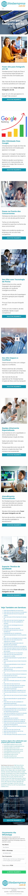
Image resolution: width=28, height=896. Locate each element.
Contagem (11, 783)
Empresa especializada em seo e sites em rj (15, 708)
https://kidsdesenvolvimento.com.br (13, 751)
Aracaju (3, 773)
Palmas (16, 775)
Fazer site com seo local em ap (12, 729)
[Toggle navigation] (3, 8)
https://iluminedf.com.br (10, 756)
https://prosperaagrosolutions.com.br (14, 757)
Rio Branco (7, 775)
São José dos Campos (10, 781)
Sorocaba (11, 780)
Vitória (12, 775)
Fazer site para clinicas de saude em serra (15, 734)
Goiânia (22, 768)
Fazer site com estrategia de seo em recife (15, 638)
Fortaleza (12, 767)
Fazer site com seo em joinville (12, 628)
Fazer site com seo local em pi (12, 684)
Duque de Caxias (10, 778)
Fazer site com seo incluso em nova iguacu (15, 612)
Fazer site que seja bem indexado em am (15, 690)
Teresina (8, 771)
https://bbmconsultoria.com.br (12, 752)
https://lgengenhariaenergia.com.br (13, 749)
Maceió (19, 770)
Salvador (17, 767)
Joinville (16, 783)
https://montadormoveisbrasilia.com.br (14, 746)
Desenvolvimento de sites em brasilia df (14, 721)
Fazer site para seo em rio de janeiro (13, 653)
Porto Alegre (8, 770)
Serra (6, 786)
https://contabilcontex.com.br (12, 748)
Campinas (3, 776)
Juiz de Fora (14, 785)
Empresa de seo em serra (10, 675)
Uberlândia (18, 780)
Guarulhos (21, 775)
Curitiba (14, 768)
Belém (3, 770)
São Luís (15, 770)
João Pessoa (14, 771)
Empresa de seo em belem (11, 718)
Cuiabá (23, 771)
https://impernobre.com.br (11, 754)
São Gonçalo (10, 776)
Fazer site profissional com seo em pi (13, 610)
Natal (19, 771)
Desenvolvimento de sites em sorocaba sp (15, 646)
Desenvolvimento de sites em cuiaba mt (14, 719)
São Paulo (17, 765)
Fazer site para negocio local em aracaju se (15, 648)
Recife (18, 768)
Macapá (22, 773)
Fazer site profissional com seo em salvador (15, 713)
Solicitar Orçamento (14, 99)
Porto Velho (16, 773)
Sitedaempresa (18, 893)
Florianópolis (9, 773)
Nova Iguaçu (18, 778)
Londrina (8, 785)
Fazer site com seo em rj (10, 732)
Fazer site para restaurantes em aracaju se (15, 674)
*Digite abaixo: (7, 865)
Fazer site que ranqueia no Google (16, 815)
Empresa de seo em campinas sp (12, 633)
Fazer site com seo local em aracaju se (14, 620)
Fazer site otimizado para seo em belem (14, 685)
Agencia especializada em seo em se (13, 731)
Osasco (7, 780)
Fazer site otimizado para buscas (14, 817)
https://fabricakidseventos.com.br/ (13, 744)
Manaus (9, 768)
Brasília (7, 767)
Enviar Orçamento (14, 872)
